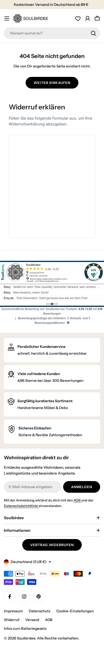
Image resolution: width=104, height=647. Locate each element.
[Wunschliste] (78, 18)
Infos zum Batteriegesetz (25, 628)
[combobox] (52, 33)
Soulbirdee (26, 638)
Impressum (13, 611)
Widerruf (11, 619)
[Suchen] (93, 33)
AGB (77, 500)
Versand (32, 619)
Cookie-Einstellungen (75, 611)
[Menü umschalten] (7, 18)
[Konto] (87, 18)
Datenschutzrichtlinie (21, 506)
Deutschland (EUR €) (28, 561)
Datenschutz (40, 611)
